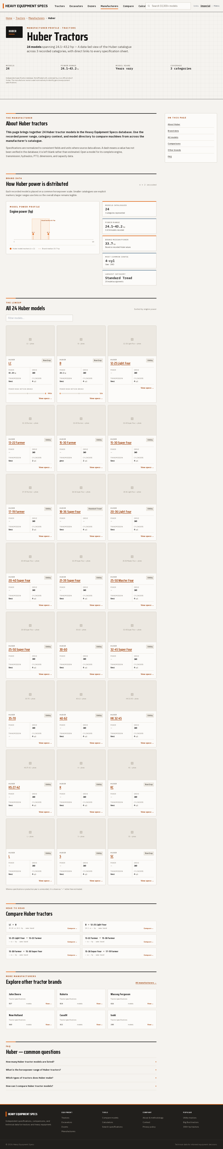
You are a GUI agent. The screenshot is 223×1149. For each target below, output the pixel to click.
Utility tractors (190, 1117)
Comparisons (174, 143)
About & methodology (153, 1117)
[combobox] (168, 5)
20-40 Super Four (19, 580)
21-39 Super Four (70, 580)
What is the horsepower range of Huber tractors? (81, 1069)
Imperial (205, 6)
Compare (128, 6)
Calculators (107, 1122)
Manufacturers (109, 6)
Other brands (174, 150)
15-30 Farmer (68, 442)
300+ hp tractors (191, 1126)
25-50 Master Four (122, 580)
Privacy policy (149, 1126)
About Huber (174, 124)
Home (9, 18)
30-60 (63, 649)
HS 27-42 (14, 787)
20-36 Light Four (120, 511)
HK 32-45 (116, 718)
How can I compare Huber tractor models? (81, 1086)
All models (173, 137)
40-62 (63, 718)
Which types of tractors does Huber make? (81, 1078)
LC (10, 363)
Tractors (60, 6)
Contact (146, 1122)
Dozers (92, 6)
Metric (217, 6)
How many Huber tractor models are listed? (81, 1061)
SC (111, 856)
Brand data (173, 131)
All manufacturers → (146, 983)
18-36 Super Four (70, 511)
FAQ (170, 156)
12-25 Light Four (120, 363)
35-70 (12, 718)
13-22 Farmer (17, 442)
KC (111, 787)
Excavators (76, 6)
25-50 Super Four (19, 649)
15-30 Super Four (120, 442)
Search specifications (112, 1126)
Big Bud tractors (191, 1122)
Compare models (110, 1117)
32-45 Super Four (121, 649)
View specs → (45, 398)
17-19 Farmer (17, 511)
